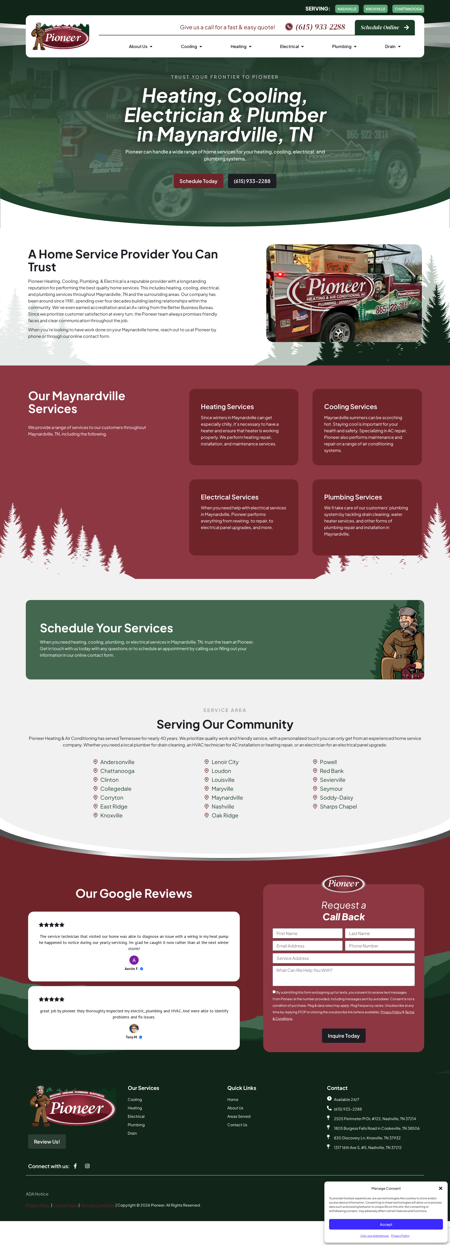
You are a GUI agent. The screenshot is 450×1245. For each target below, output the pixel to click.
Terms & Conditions (97, 1205)
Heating (239, 46)
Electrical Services (230, 497)
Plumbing (342, 46)
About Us (138, 46)
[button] (440, 1188)
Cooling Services (350, 406)
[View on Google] (134, 960)
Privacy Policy (400, 1236)
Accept (386, 1224)
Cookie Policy (65, 1205)
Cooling (189, 46)
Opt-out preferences (374, 1236)
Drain (390, 46)
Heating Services (227, 406)
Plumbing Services (353, 497)
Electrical (289, 46)
